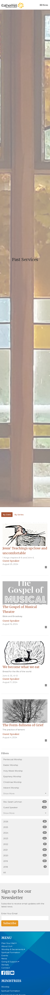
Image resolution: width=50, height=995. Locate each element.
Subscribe (9, 923)
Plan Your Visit (8, 943)
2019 (24, 861)
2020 (24, 855)
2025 (24, 827)
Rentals (5, 964)
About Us (6, 946)
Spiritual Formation (10, 952)
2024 (24, 832)
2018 (24, 867)
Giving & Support (9, 961)
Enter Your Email (9, 913)
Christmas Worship (12, 782)
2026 (24, 821)
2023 (24, 838)
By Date (7, 514)
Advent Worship (11, 788)
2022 (24, 844)
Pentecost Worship (12, 759)
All (4, 872)
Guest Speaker (24, 807)
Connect (5, 968)
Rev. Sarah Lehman (24, 801)
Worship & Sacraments (12, 949)
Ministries (11, 981)
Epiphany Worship (12, 776)
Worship (5, 987)
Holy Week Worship (13, 771)
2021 (24, 850)
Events (4, 955)
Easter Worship (10, 765)
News (4, 958)
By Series (19, 514)
